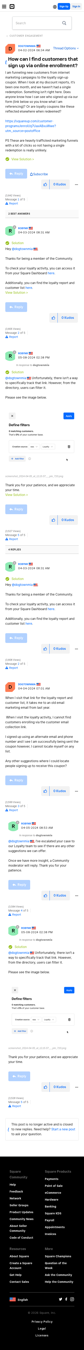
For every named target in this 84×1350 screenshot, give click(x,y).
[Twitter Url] (61, 1300)
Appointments (55, 1227)
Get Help (16, 1275)
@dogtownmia (22, 249)
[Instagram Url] (72, 1300)
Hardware (51, 1199)
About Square (19, 1256)
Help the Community (59, 1281)
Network (15, 1198)
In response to (32, 365)
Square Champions (58, 1256)
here (51, 273)
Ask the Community (58, 1275)
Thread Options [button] (64, 48)
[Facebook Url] (66, 1300)
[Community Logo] (13, 6)
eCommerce (53, 1192)
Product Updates (21, 1212)
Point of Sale (54, 1185)
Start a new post (63, 1129)
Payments (51, 1179)
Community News (21, 1219)
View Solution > (22, 159)
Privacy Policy (42, 1321)
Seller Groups (19, 1205)
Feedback (16, 1191)
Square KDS (53, 1213)
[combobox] (42, 23)
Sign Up (64, 6)
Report (13, 203)
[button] (45, 184)
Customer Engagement (26, 35)
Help (13, 1184)
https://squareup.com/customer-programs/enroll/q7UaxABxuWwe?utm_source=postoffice (30, 126)
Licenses (42, 1335)
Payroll (49, 1220)
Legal (42, 1328)
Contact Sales (19, 1281)
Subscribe (40, 174)
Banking (50, 1206)
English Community (55, 6)
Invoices (50, 1234)
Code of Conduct (21, 1237)
